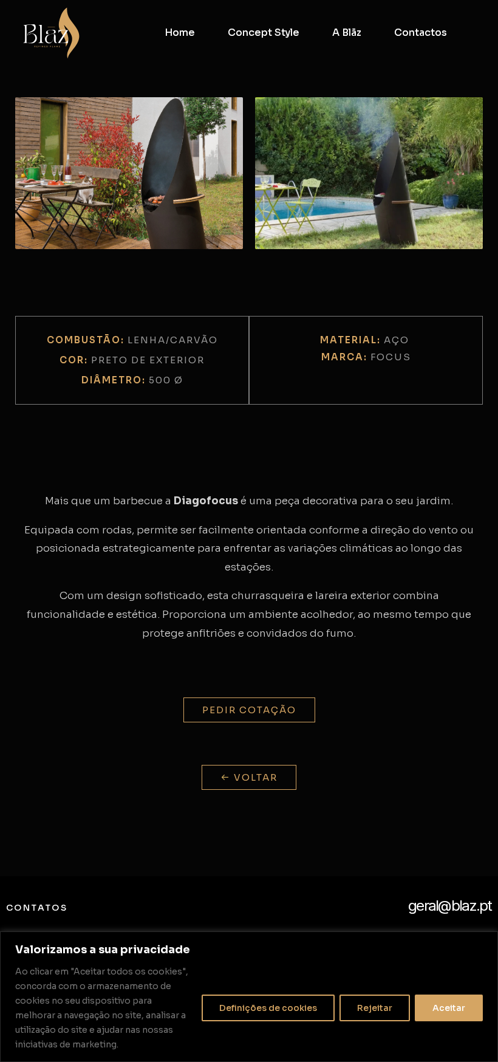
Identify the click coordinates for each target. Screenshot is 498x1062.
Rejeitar (374, 1007)
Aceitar (448, 1007)
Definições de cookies (268, 1007)
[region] (249, 996)
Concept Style (263, 32)
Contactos (420, 32)
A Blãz (346, 32)
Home (180, 32)
